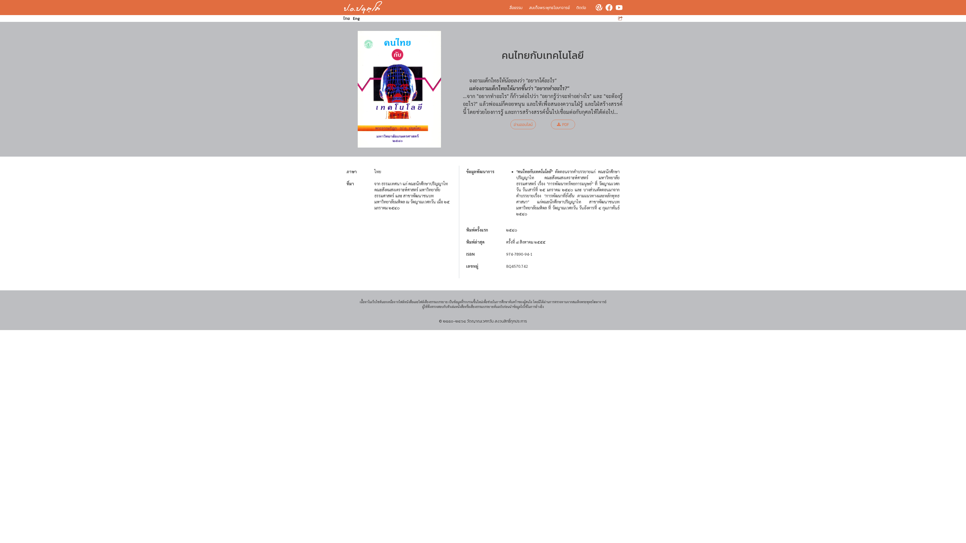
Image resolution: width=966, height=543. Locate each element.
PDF (565, 124)
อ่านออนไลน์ (523, 124)
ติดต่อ (581, 8)
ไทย (346, 18)
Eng (356, 18)
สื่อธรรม (515, 8)
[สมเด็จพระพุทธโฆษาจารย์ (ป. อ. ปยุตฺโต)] (363, 8)
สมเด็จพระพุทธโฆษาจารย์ (549, 8)
